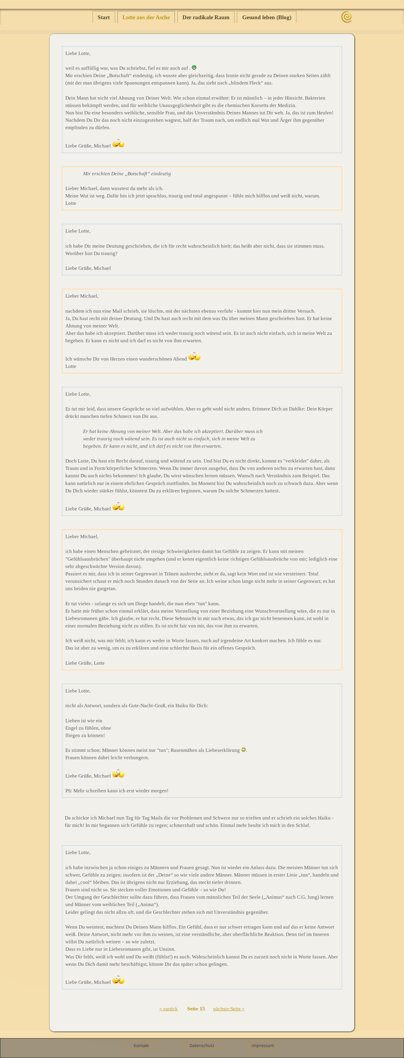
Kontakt (141, 1045)
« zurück (168, 1009)
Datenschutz (202, 1045)
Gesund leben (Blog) (266, 17)
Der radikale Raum (206, 17)
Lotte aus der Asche (146, 17)
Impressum (263, 1045)
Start (104, 17)
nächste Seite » (229, 1009)
